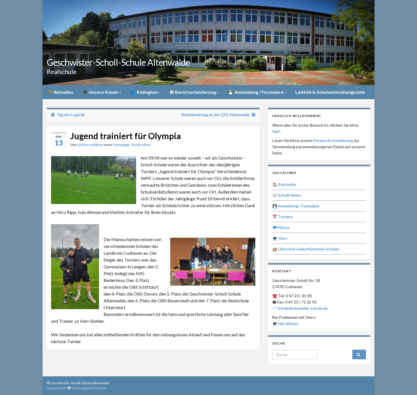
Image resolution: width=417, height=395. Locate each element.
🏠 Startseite (284, 184)
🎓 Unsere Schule (100, 92)
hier (275, 131)
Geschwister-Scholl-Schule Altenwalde (118, 62)
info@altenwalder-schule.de (303, 308)
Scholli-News (141, 145)
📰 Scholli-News (286, 195)
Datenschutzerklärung (333, 140)
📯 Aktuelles (60, 92)
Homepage (121, 145)
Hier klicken (288, 323)
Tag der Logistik (71, 114)
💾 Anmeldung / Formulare (256, 92)
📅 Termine (282, 216)
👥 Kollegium (144, 92)
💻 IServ (279, 238)
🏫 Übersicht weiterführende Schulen (306, 249)
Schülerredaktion (90, 145)
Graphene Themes (92, 388)
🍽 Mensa (280, 227)
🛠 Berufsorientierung (193, 92)
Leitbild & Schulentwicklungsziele (330, 92)
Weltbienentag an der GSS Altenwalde (215, 114)
